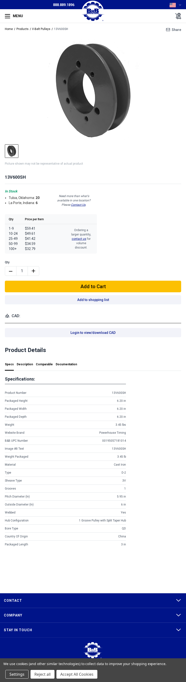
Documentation (66, 364)
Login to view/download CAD (93, 333)
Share (176, 30)
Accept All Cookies (76, 674)
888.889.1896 (63, 5)
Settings (16, 674)
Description (25, 364)
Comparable (44, 364)
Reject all (42, 674)
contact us (79, 239)
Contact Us (78, 204)
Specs (9, 364)
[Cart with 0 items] (176, 15)
